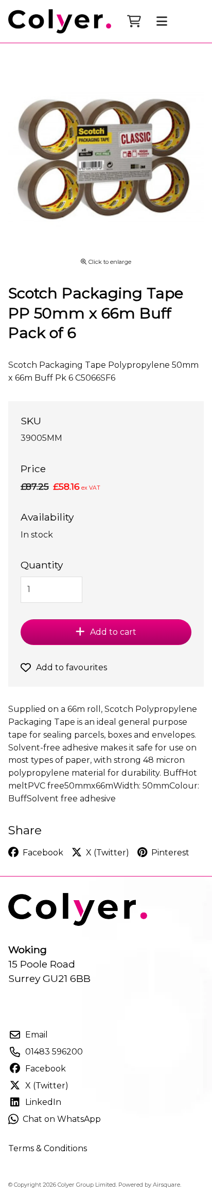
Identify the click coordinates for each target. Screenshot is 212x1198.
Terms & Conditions (47, 1148)
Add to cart (113, 632)
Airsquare (166, 1184)
